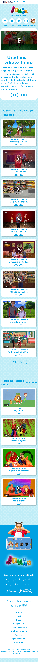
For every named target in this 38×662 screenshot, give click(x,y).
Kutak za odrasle (18, 627)
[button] (19, 40)
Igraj (18, 616)
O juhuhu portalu (18, 631)
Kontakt (18, 635)
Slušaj (18, 620)
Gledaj (18, 612)
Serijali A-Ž (18, 624)
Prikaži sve (30, 382)
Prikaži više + (19, 362)
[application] (19, 41)
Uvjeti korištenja (19, 639)
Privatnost (19, 642)
